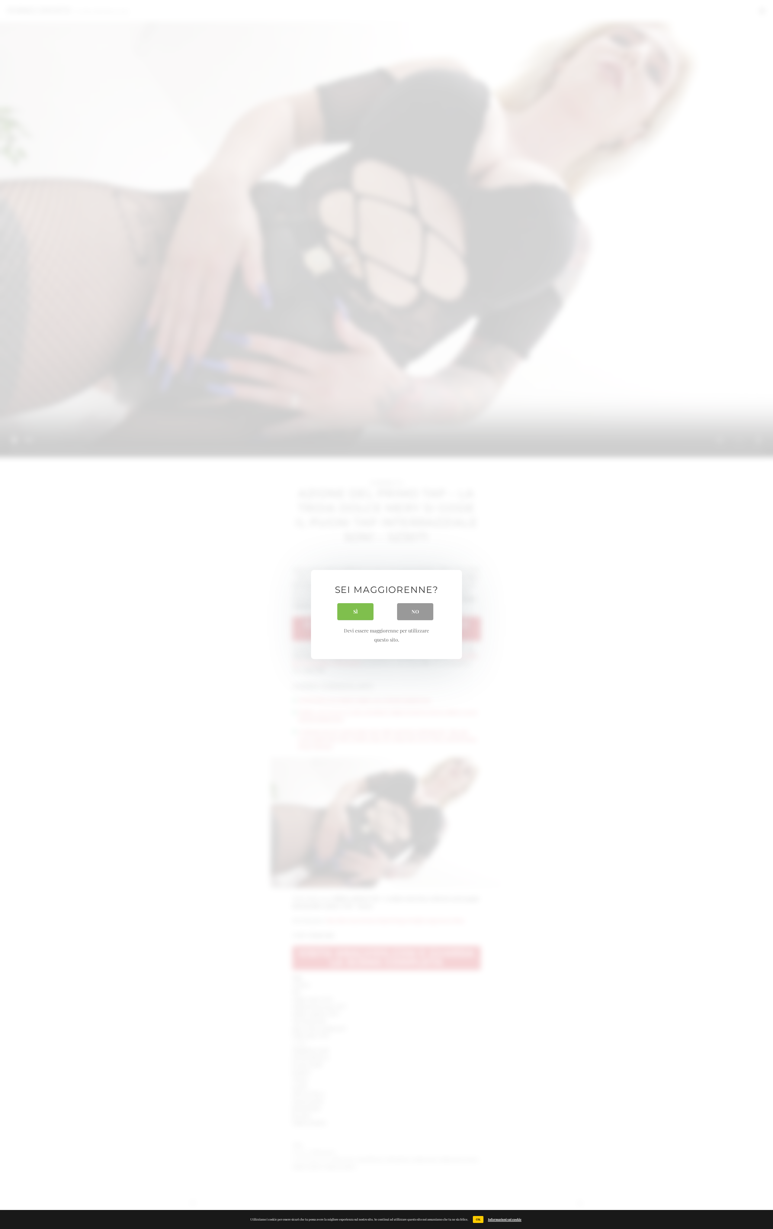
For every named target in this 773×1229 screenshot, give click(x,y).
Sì (355, 611)
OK (478, 1219)
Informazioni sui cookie (504, 1219)
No (415, 611)
